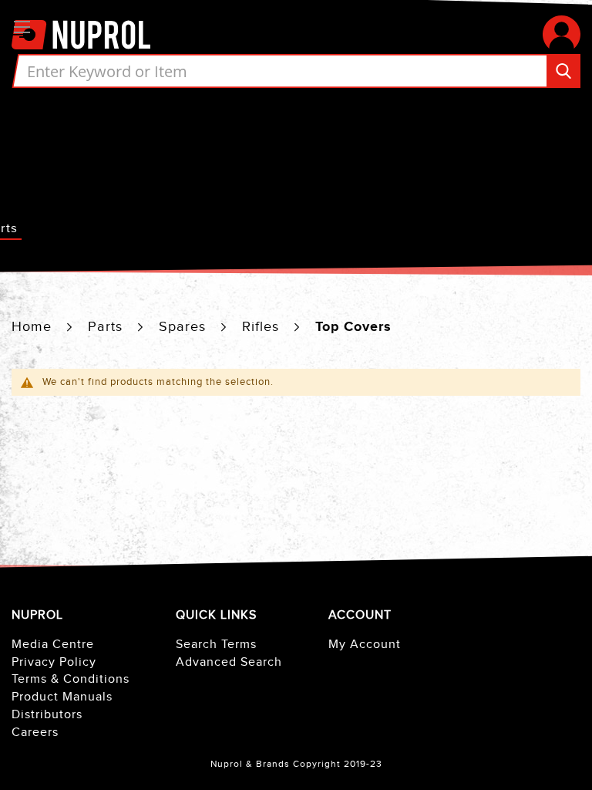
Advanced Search (229, 662)
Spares (184, 327)
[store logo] (81, 33)
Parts (107, 327)
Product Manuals (62, 697)
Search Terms (216, 644)
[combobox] (296, 71)
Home (34, 327)
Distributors (47, 714)
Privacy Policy (54, 662)
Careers (35, 732)
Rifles (263, 327)
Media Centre (53, 644)
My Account (364, 644)
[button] (561, 34)
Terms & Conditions (71, 679)
